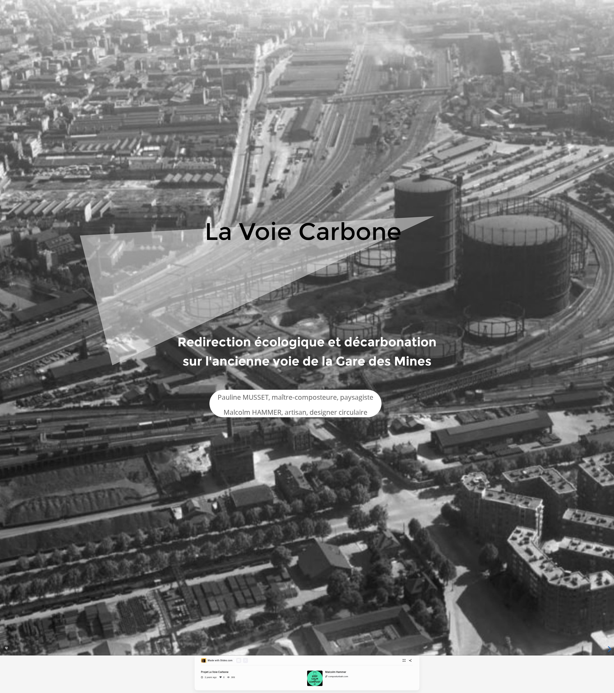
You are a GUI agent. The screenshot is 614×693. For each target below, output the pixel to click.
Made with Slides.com (220, 660)
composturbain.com (338, 676)
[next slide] (609, 649)
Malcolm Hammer (335, 672)
